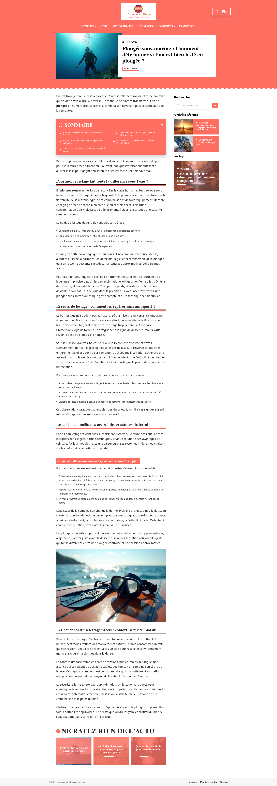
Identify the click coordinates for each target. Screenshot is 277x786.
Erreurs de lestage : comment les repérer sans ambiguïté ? (83, 141)
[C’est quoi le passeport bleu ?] (183, 144)
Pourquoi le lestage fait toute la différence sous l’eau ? (84, 134)
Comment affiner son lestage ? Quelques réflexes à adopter (137, 134)
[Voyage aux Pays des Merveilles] (138, 11)
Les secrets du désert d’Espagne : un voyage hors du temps (206, 127)
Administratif (205, 140)
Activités (132, 69)
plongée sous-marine (74, 190)
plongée (61, 106)
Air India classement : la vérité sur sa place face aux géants (111, 749)
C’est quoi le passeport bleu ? (206, 143)
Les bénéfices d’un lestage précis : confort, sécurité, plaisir (135, 141)
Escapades (203, 123)
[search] (217, 12)
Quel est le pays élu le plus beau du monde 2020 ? (148, 749)
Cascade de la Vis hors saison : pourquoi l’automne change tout (196, 177)
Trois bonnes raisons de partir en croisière (74, 749)
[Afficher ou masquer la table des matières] (128, 125)
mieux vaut (152, 330)
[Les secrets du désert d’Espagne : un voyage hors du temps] (183, 126)
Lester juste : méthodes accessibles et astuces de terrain (84, 149)
